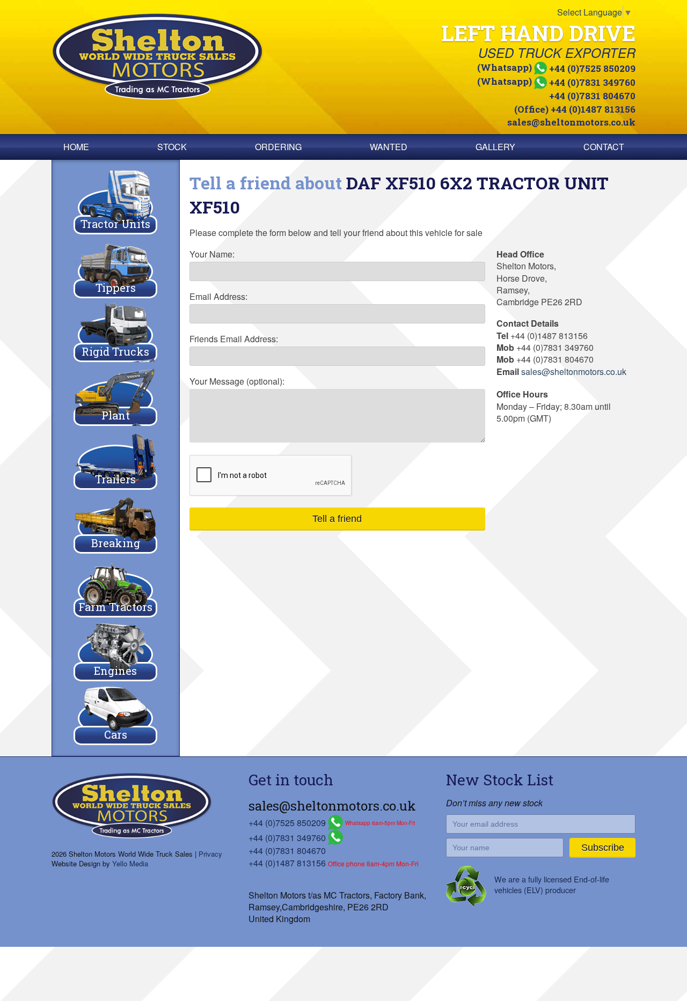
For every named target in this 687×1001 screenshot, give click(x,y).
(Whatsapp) (556, 67)
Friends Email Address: (233, 339)
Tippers (116, 288)
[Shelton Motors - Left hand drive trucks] (196, 56)
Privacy (210, 854)
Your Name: (212, 254)
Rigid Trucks (115, 351)
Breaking (115, 543)
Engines (115, 671)
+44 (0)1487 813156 (287, 863)
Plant (115, 415)
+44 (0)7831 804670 (592, 96)
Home (76, 147)
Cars (115, 734)
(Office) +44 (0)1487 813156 (574, 109)
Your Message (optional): (236, 381)
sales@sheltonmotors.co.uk (571, 122)
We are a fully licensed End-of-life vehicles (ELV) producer (551, 884)
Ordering (278, 147)
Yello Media (130, 863)
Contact (603, 147)
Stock (172, 147)
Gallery (495, 147)
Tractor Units (115, 224)
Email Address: (218, 297)
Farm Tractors (115, 607)
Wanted (388, 147)
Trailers (115, 479)
